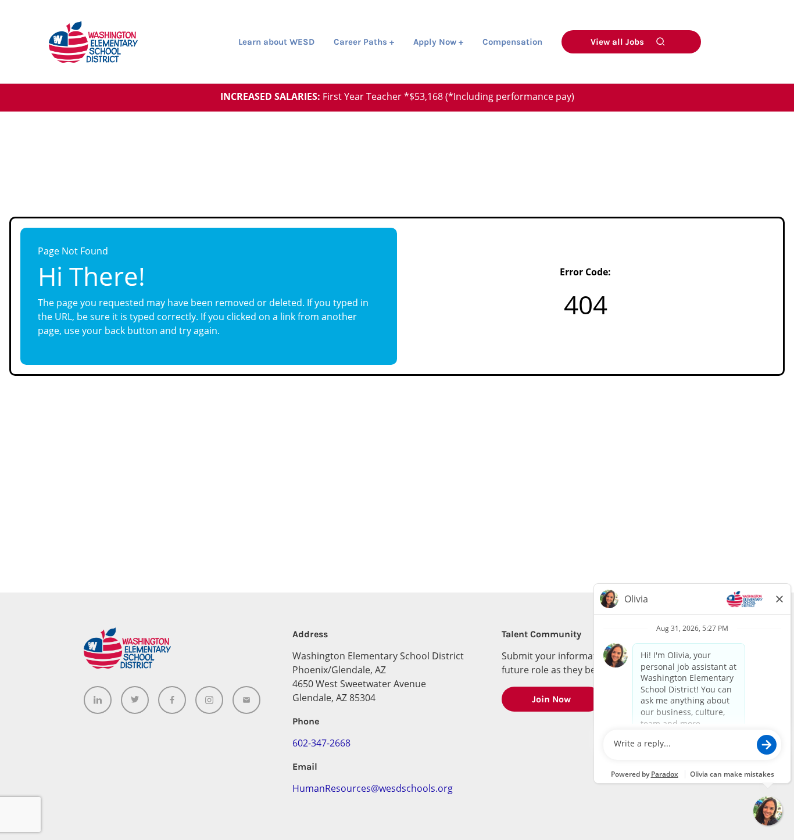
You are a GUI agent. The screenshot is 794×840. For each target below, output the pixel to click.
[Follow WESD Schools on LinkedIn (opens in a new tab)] (98, 700)
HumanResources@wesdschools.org (372, 789)
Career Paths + (364, 42)
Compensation (512, 42)
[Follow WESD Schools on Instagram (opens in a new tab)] (209, 700)
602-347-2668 (321, 744)
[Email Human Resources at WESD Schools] (246, 700)
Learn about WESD (276, 42)
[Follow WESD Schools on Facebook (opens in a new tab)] (172, 700)
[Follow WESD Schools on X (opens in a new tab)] (135, 700)
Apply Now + (438, 42)
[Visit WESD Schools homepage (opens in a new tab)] (93, 42)
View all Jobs (617, 42)
